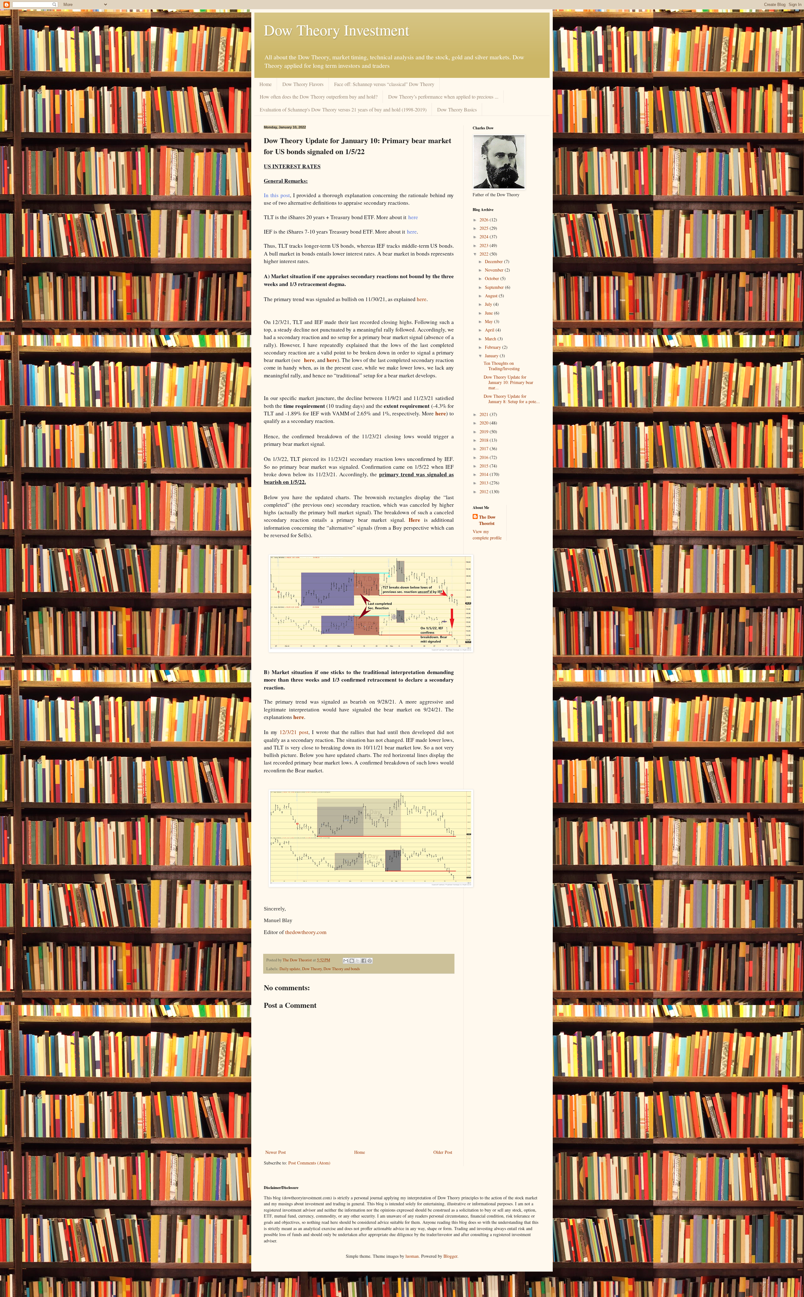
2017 (485, 448)
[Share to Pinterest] (370, 961)
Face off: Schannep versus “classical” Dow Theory (384, 84)
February (493, 347)
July (489, 304)
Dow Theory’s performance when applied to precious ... (443, 96)
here (421, 299)
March (491, 339)
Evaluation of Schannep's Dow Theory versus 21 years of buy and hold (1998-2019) (343, 109)
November (495, 270)
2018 (485, 440)
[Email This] (346, 961)
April (490, 330)
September (495, 287)
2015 (485, 466)
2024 (485, 237)
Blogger (450, 1256)
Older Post (442, 1152)
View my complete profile (487, 534)
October (492, 278)
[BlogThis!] (352, 961)
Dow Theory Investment (336, 29)
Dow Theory (312, 968)
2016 (485, 457)
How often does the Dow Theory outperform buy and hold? (319, 96)
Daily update (290, 968)
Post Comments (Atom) (309, 1163)
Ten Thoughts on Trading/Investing (502, 365)
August (492, 296)
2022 (485, 254)
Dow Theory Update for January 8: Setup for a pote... (512, 398)
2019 (485, 432)
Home (265, 84)
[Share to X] (358, 961)
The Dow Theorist (487, 520)
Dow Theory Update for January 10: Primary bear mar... (508, 382)
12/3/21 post (292, 732)
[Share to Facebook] (364, 961)
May (489, 321)
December (494, 261)
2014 (485, 474)
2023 (485, 245)
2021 (485, 414)
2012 (485, 491)
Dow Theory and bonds (341, 968)
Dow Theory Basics (457, 109)
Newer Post (275, 1152)
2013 (485, 483)
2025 (485, 228)
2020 (485, 423)
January (492, 356)
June (489, 313)
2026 (485, 220)
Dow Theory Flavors (302, 84)
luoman (412, 1256)
